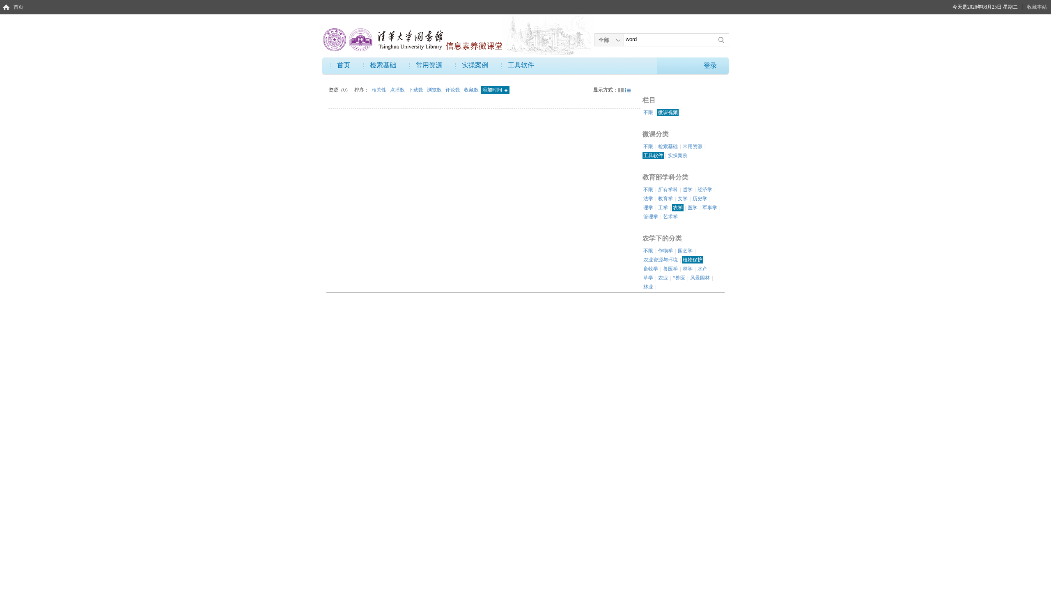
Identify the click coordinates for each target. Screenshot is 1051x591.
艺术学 (670, 217)
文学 (683, 199)
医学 (693, 208)
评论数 (453, 90)
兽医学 (670, 269)
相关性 (380, 90)
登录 (710, 65)
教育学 (665, 199)
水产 (702, 269)
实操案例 (475, 65)
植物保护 (692, 260)
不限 (648, 112)
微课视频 (668, 112)
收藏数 (472, 90)
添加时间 (492, 90)
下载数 (416, 90)
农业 (663, 278)
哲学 (688, 189)
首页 (18, 7)
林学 (688, 269)
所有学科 (668, 189)
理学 (648, 208)
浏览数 (435, 90)
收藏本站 (1037, 7)
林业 (648, 287)
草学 (648, 278)
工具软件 (521, 65)
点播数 (398, 90)
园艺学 (685, 251)
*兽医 (679, 278)
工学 (663, 208)
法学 (648, 199)
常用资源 (429, 65)
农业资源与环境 (660, 260)
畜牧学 (650, 269)
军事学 (709, 208)
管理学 (650, 217)
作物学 (665, 251)
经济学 (705, 189)
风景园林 (700, 278)
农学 (678, 208)
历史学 (700, 199)
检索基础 (383, 65)
